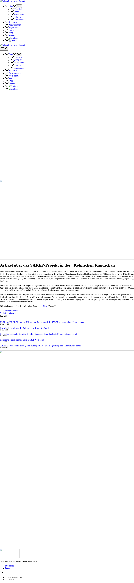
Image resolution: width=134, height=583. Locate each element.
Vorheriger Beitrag (9, 311)
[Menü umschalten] (19, 6)
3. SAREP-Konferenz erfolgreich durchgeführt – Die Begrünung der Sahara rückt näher (40, 345)
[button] (14, 6)
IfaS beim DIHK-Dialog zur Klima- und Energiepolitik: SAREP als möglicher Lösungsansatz (42, 322)
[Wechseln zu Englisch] (11, 38)
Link (45, 306)
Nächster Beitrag (8, 313)
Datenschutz (10, 568)
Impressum (9, 566)
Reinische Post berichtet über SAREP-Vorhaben (22, 340)
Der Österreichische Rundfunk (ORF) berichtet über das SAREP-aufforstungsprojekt (39, 334)
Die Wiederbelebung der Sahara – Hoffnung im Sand (24, 328)
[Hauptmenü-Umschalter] (4, 48)
